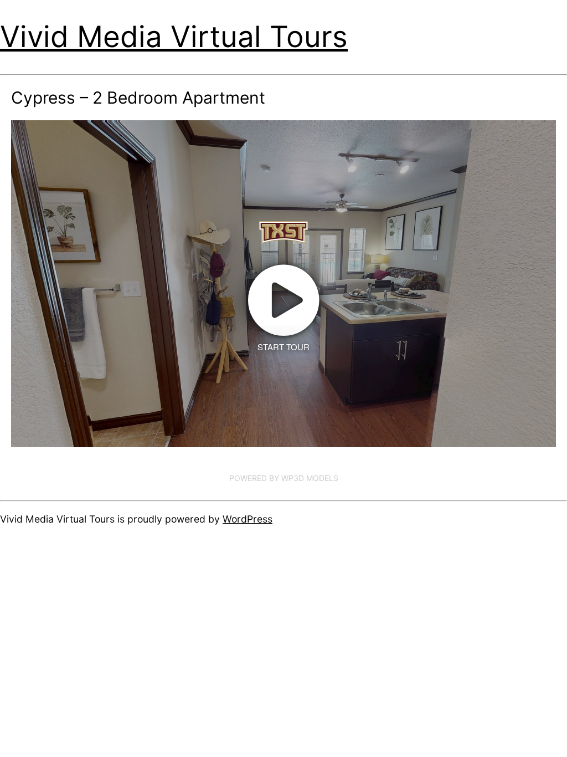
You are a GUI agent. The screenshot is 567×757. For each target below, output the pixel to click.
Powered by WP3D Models (283, 478)
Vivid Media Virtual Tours (174, 36)
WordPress (247, 519)
